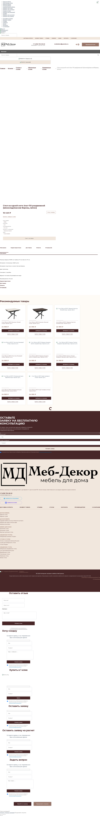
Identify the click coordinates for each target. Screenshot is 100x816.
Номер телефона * (5, 440)
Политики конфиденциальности (45, 452)
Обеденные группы (6, 535)
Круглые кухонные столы (6, 532)
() (28, 62)
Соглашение (96, 579)
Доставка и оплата (8, 18)
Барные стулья (4, 516)
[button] (13, 330)
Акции (4, 24)
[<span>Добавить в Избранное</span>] (13, 314)
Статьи (51, 507)
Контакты (5, 25)
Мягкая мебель (7, 1)
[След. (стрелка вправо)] (2, 815)
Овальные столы (4, 556)
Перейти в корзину (22, 803)
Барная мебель (7, 4)
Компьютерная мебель (9, 7)
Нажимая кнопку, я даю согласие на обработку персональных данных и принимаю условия (27, 452)
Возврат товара (7, 20)
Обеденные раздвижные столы (8, 548)
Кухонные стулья (4, 530)
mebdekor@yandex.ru (61, 44)
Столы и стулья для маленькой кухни (9, 541)
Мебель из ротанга (5, 524)
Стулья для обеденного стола (8, 542)
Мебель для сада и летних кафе (8, 522)
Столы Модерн (4, 544)
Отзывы (5, 21)
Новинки (5, 22)
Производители (80, 507)
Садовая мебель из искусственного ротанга (11, 520)
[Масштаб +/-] (5, 814)
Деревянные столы (5, 552)
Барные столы (3, 514)
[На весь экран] (3, 814)
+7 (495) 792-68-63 (39, 44)
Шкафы (5, 13)
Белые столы (3, 557)
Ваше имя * (3, 434)
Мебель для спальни (8, 16)
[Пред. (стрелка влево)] (0, 815)
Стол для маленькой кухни (7, 550)
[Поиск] (98, 55)
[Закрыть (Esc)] (0, 814)
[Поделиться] (2, 814)
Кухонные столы (4, 528)
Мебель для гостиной (8, 15)
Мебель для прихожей (9, 12)
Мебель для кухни (8, 8)
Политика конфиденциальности (91, 577)
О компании (6, 26)
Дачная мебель (7, 5)
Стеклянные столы (5, 554)
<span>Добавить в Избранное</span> (23, 307)
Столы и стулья (7, 11)
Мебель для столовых (8, 9)
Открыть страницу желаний (7, 812)
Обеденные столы (8, 3)
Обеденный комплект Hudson (8, 536)
